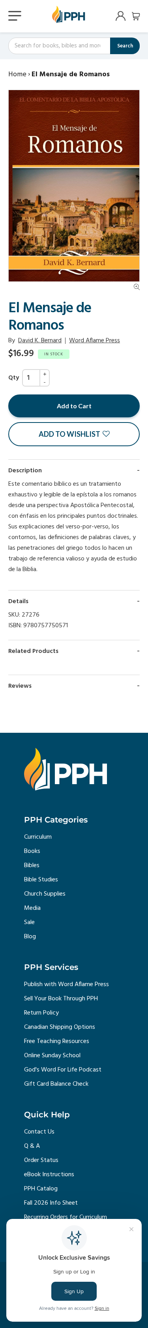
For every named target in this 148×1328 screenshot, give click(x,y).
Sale (29, 922)
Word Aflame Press (94, 341)
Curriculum (38, 837)
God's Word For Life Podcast (62, 1070)
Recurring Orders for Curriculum (65, 1217)
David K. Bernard (40, 341)
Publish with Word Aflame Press (66, 984)
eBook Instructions (49, 1175)
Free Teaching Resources (56, 1041)
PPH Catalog (41, 1189)
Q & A (32, 1146)
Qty (13, 378)
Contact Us (39, 1132)
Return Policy (41, 1013)
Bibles (31, 865)
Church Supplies (45, 894)
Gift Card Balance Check (56, 1084)
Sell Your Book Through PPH (61, 999)
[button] (74, 434)
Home (17, 74)
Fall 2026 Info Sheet (51, 1203)
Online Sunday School (52, 1056)
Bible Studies (41, 880)
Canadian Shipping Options (59, 1027)
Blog (30, 937)
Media (32, 908)
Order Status (41, 1160)
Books (32, 851)
